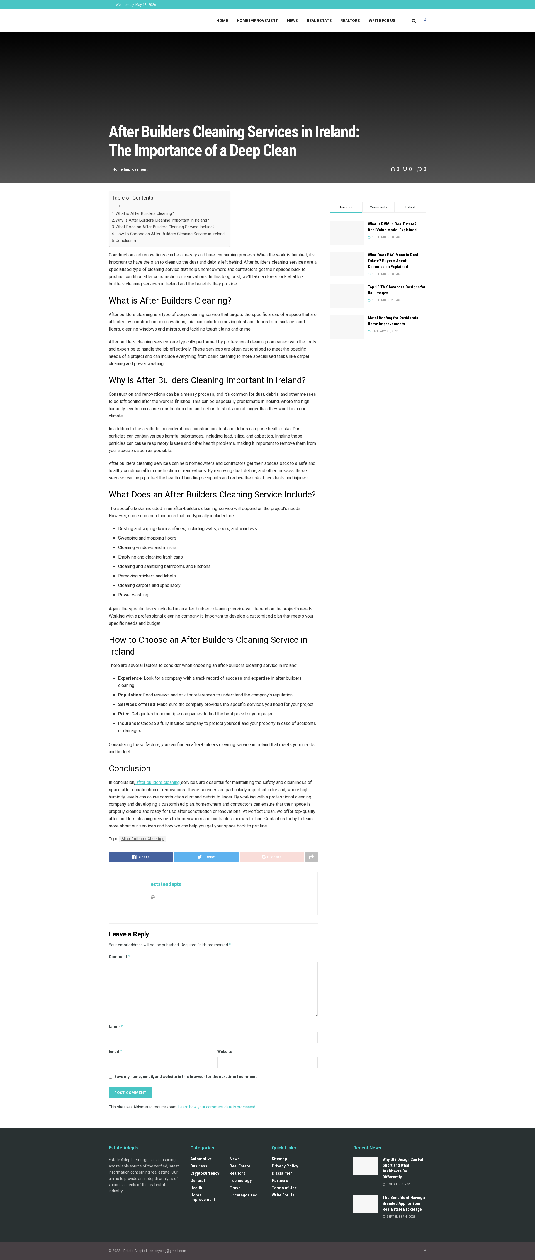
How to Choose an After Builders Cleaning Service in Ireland (170, 234)
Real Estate (319, 20)
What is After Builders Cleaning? (145, 213)
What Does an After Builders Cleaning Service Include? (165, 227)
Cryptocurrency (204, 1173)
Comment (120, 956)
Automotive (201, 1159)
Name (116, 1026)
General (197, 1180)
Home (222, 20)
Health (196, 1188)
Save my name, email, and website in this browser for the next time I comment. (186, 1076)
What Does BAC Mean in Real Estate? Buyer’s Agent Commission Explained (393, 261)
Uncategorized (243, 1195)
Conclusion (126, 240)
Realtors (350, 20)
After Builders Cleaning (142, 839)
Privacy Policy (285, 1166)
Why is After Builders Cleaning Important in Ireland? (162, 220)
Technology (241, 1180)
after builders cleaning (158, 782)
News (292, 20)
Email (116, 1051)
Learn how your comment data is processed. (217, 1107)
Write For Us (382, 20)
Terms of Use (284, 1188)
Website (224, 1051)
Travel (236, 1188)
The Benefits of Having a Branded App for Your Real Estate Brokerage (404, 1203)
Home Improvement (257, 20)
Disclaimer (282, 1173)
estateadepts (166, 884)
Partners (280, 1180)
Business (198, 1166)
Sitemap (279, 1159)
